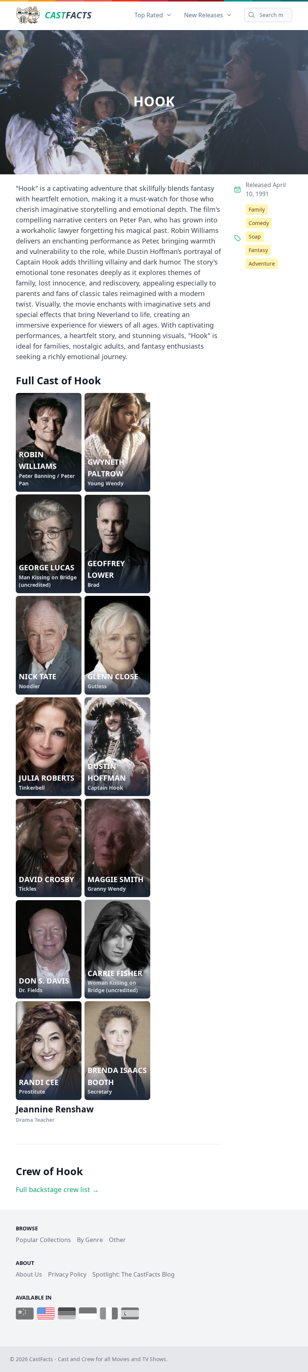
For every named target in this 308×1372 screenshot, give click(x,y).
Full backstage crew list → (57, 1189)
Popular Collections (43, 1240)
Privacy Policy (67, 1274)
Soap (255, 236)
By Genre (90, 1240)
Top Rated (148, 15)
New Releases (203, 15)
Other (117, 1240)
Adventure (262, 263)
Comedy (259, 223)
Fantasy (258, 250)
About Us (29, 1274)
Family (257, 209)
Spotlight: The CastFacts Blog (133, 1274)
